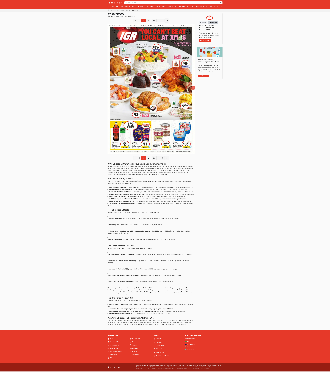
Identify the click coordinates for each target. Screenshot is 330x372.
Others (112, 358)
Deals (117, 6)
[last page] (167, 20)
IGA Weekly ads (204, 40)
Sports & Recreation (201, 6)
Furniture (190, 6)
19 (158, 20)
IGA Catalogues (115, 10)
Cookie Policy (160, 345)
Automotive (135, 354)
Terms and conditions (162, 355)
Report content (160, 352)
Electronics (150, 6)
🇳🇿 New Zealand (190, 344)
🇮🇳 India (187, 341)
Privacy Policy (160, 349)
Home (112, 6)
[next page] (163, 20)
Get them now (204, 76)
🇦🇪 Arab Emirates (190, 338)
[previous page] (139, 20)
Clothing (171, 6)
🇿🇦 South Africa (189, 347)
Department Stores (138, 6)
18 (154, 20)
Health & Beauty (161, 6)
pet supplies (113, 354)
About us (158, 342)
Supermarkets (125, 6)
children (213, 6)
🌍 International (189, 349)
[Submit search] (221, 2)
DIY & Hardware (180, 6)
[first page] (135, 20)
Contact (158, 338)
